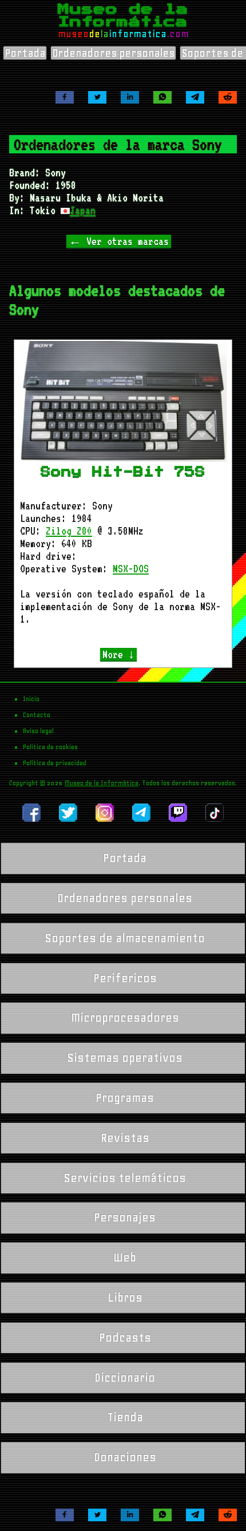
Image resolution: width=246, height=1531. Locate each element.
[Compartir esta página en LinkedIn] (130, 97)
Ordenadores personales (113, 53)
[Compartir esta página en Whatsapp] (162, 97)
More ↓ (118, 654)
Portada (25, 53)
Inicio (31, 699)
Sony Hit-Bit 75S (123, 471)
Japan (83, 210)
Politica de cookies (50, 747)
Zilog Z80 (69, 530)
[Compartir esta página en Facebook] (64, 97)
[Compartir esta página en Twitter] (97, 97)
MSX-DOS (131, 568)
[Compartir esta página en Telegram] (195, 97)
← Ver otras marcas (119, 241)
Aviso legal (38, 731)
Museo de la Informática (101, 783)
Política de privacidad (54, 763)
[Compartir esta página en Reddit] (228, 97)
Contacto (36, 715)
